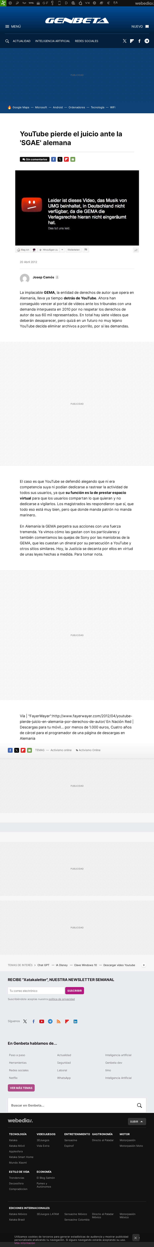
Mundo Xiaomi (18, 1162)
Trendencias (16, 1177)
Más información (24, 1243)
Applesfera (16, 1151)
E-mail (72, 159)
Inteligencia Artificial (118, 1077)
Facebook (139, 41)
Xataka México (18, 1214)
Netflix (13, 1077)
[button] (45, 277)
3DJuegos (43, 1140)
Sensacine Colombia (76, 1219)
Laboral (62, 1070)
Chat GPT (43, 965)
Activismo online (61, 750)
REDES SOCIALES (86, 41)
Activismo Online (89, 750)
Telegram (146, 41)
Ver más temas (21, 1087)
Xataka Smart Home (21, 1157)
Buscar (139, 1105)
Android (58, 107)
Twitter (124, 41)
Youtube (41, 1020)
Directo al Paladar (103, 1140)
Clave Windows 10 (86, 965)
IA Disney (62, 965)
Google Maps (21, 107)
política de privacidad (62, 999)
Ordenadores (77, 107)
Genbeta (77, 20)
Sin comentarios (36, 159)
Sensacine (70, 1140)
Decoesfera (16, 1183)
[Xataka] (3, 3)
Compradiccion (18, 1189)
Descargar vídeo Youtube (119, 965)
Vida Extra (43, 1145)
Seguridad (64, 1062)
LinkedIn (75, 1020)
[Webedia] (20, 1120)
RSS (58, 1020)
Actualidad (64, 1055)
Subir (134, 1121)
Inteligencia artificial (118, 1055)
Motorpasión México (128, 1215)
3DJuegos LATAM (48, 1214)
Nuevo (137, 26)
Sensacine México (75, 1214)
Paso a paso (17, 1055)
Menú (16, 26)
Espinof (69, 1145)
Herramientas (17, 1062)
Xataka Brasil (17, 1219)
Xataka (13, 1140)
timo (108, 1070)
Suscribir (74, 990)
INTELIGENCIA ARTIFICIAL (52, 41)
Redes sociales (18, 1070)
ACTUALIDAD (21, 41)
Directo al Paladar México (103, 1215)
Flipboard (132, 41)
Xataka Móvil (17, 1145)
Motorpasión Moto (131, 1145)
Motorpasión (128, 1140)
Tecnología (97, 107)
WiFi (112, 107)
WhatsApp (64, 1077)
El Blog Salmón (46, 1177)
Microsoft (41, 107)
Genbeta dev (113, 1062)
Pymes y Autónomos (44, 1185)
